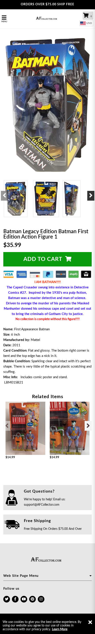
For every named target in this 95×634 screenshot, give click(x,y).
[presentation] (4, 196)
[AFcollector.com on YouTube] (24, 599)
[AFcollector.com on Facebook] (15, 599)
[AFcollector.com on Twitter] (6, 599)
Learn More (59, 629)
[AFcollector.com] (48, 18)
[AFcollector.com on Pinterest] (32, 599)
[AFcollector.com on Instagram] (41, 599)
